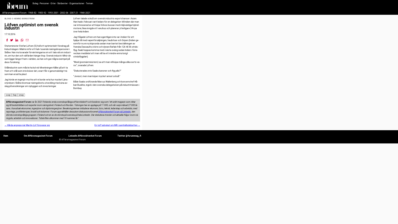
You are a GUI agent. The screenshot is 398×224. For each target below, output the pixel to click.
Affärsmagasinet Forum (14, 13)
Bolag (35, 3)
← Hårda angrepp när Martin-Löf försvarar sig (27, 125)
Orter (53, 3)
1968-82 (32, 13)
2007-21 (74, 13)
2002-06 (64, 13)
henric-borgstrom (24, 18)
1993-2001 (53, 13)
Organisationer (76, 3)
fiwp (14, 95)
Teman (89, 3)
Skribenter (62, 3)
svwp (8, 95)
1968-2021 (85, 13)
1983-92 (42, 13)
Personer (44, 3)
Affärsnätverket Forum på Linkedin (114, 111)
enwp (21, 95)
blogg (8, 18)
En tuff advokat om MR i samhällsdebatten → (117, 125)
